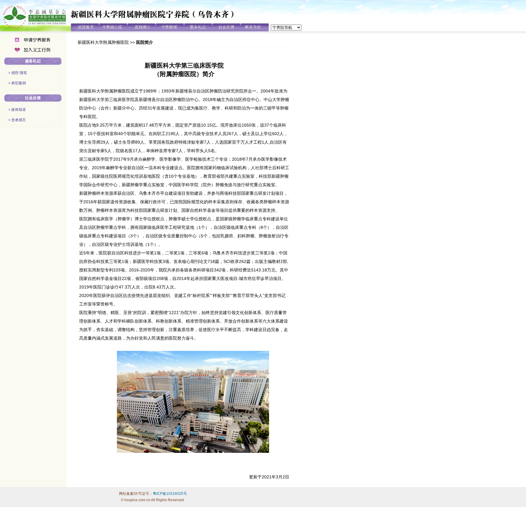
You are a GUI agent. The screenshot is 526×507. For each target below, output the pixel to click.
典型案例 (18, 83)
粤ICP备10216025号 (170, 493)
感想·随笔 (19, 73)
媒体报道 (18, 109)
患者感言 (18, 120)
